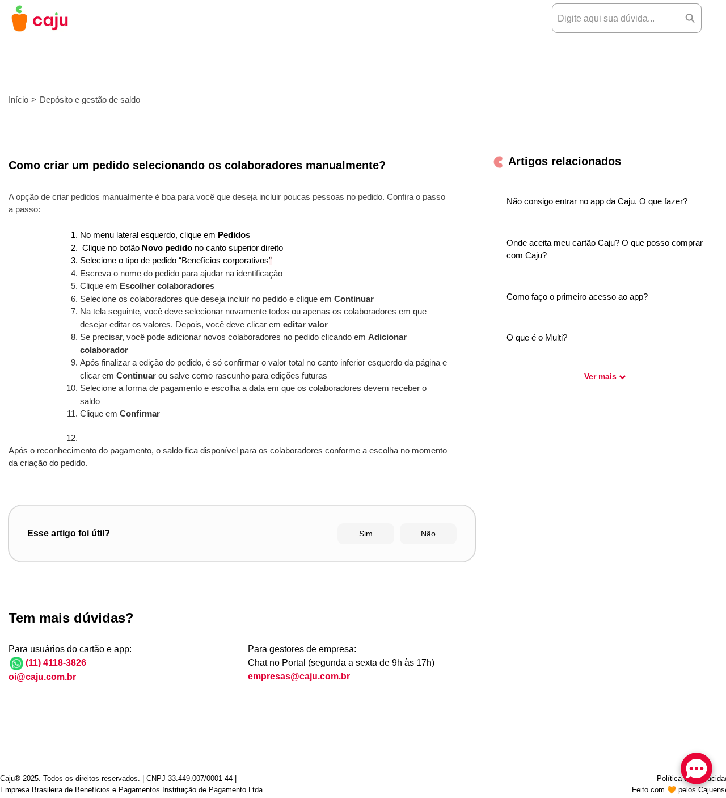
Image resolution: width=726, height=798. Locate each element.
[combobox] (615, 18)
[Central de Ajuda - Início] (39, 18)
